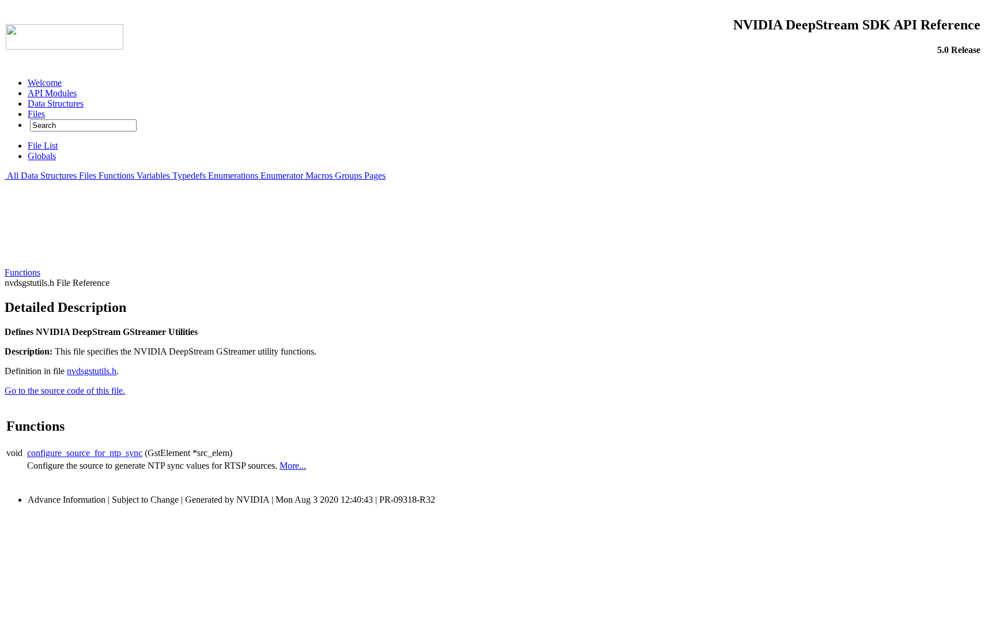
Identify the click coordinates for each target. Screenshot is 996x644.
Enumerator (282, 175)
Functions (116, 175)
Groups (348, 175)
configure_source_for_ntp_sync (84, 453)
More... (293, 465)
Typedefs (189, 175)
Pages (375, 175)
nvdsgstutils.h (91, 371)
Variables (153, 175)
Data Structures (49, 175)
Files (87, 175)
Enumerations (233, 175)
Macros (319, 175)
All (12, 175)
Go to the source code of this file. (65, 391)
